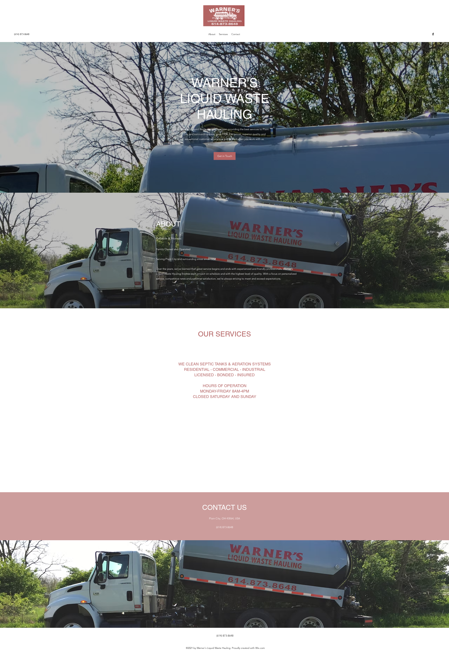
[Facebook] (433, 34)
